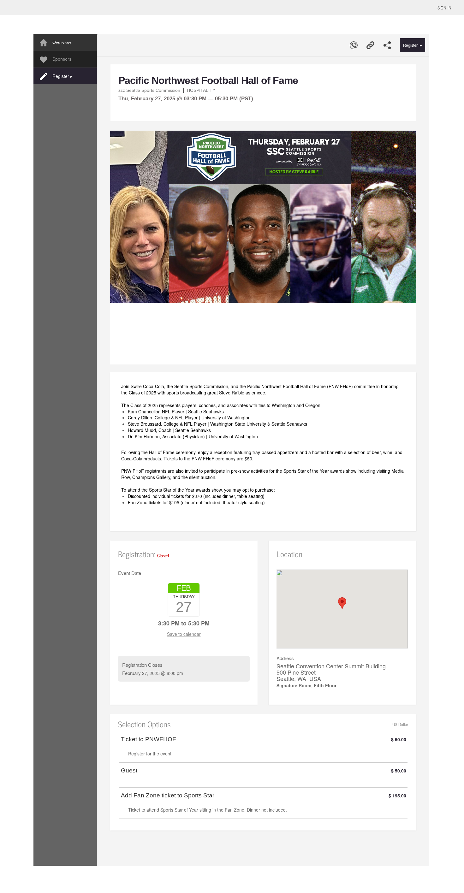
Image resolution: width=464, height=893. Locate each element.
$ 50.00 (398, 739)
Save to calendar (184, 634)
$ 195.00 (397, 795)
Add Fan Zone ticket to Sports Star (167, 795)
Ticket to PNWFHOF (148, 739)
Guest (129, 770)
